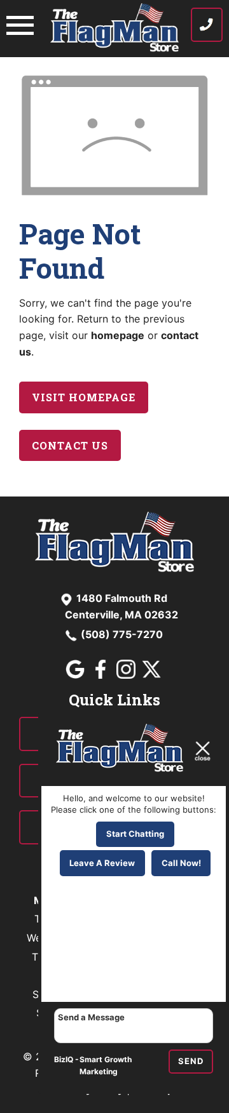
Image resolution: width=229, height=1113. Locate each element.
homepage (117, 335)
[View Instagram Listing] (127, 675)
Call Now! (181, 863)
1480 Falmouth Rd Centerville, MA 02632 (121, 606)
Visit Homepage (83, 397)
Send (191, 1061)
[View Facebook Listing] (102, 675)
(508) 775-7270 (122, 634)
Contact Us (70, 445)
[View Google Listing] (77, 675)
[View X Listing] (153, 675)
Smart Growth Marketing (106, 1066)
